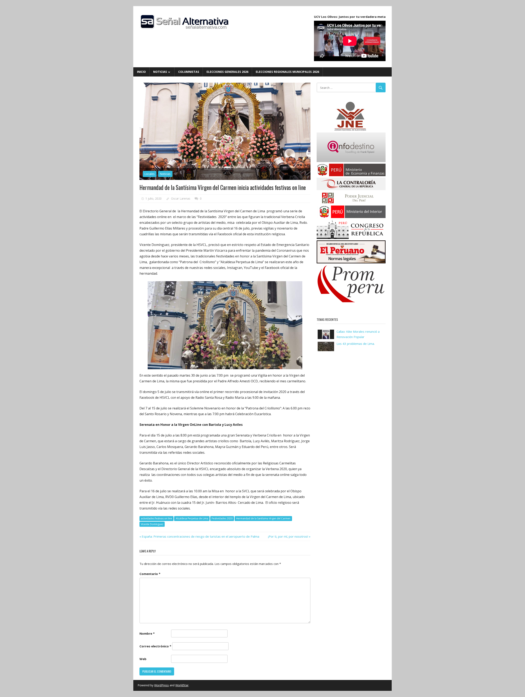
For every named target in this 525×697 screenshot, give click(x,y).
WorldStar (181, 685)
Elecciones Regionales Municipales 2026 (287, 72)
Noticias (160, 72)
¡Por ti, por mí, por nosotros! (288, 536)
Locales (149, 174)
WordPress (161, 685)
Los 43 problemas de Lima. (356, 344)
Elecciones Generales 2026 (227, 72)
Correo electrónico (155, 646)
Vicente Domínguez (152, 524)
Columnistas (188, 72)
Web (142, 659)
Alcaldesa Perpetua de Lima (192, 518)
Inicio (141, 72)
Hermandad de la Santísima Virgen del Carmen (263, 518)
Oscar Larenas (180, 198)
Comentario (149, 574)
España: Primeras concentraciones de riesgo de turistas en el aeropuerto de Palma (200, 536)
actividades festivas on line (156, 518)
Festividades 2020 (222, 518)
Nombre (147, 633)
